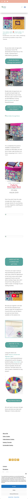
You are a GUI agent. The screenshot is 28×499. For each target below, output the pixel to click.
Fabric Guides (6, 436)
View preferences (14, 494)
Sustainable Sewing (8, 445)
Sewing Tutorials (7, 442)
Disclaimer (5, 469)
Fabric (17, 35)
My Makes (12, 37)
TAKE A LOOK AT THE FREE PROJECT (14, 108)
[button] (26, 473)
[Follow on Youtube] (7, 1)
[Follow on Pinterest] (18, 460)
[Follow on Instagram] (5, 1)
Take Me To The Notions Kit (14, 345)
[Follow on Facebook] (2, 1)
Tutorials (5, 39)
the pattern (10, 100)
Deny (14, 490)
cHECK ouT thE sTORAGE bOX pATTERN (14, 261)
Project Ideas (18, 37)
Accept (14, 486)
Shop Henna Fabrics (14, 400)
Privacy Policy (16, 497)
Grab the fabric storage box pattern (14, 61)
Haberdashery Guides (8, 439)
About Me (5, 433)
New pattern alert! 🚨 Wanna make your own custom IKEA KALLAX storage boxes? (13, 33)
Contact (5, 466)
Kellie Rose (6, 35)
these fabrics (17, 362)
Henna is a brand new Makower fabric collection (12, 356)
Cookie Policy (10, 497)
